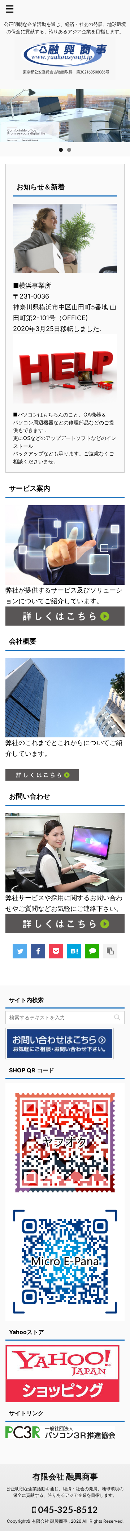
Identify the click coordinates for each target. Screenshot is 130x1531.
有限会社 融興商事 (65, 1476)
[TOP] (74, 951)
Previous (9, 114)
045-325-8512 (67, 1509)
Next (121, 114)
